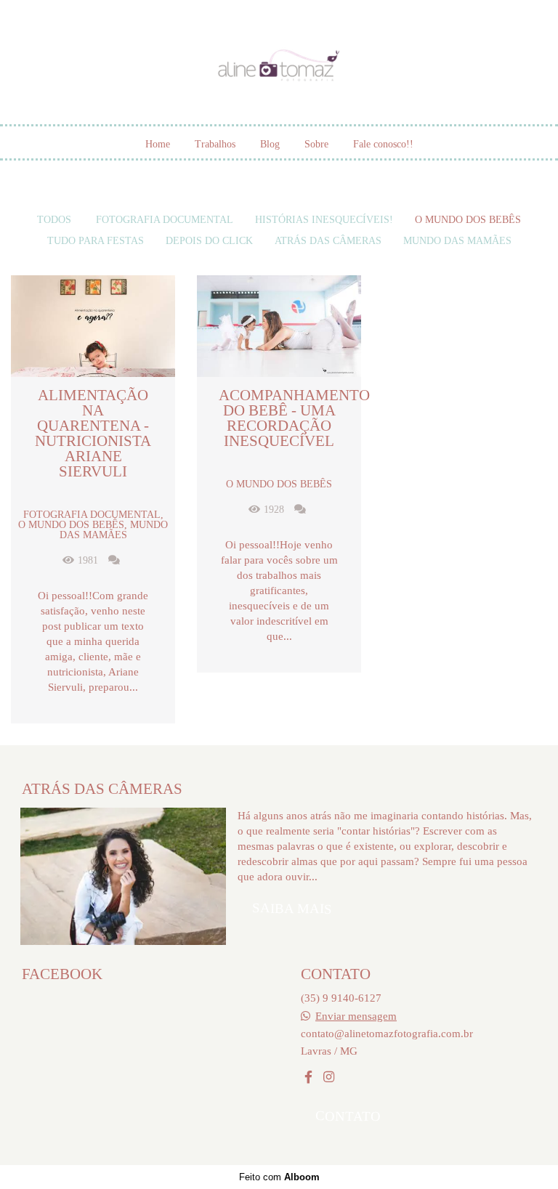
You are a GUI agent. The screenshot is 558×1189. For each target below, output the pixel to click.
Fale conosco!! (383, 144)
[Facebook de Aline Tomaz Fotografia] (308, 1077)
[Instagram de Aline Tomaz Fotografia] (328, 1077)
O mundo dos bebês (468, 220)
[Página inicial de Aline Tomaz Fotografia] (279, 68)
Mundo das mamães (457, 241)
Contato (348, 1116)
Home (157, 144)
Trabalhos (215, 144)
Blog (270, 144)
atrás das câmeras (328, 241)
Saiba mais (292, 909)
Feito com (279, 1177)
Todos (54, 220)
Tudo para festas (95, 241)
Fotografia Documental (164, 220)
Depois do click (209, 241)
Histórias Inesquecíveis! (324, 220)
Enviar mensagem (356, 1015)
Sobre (316, 144)
